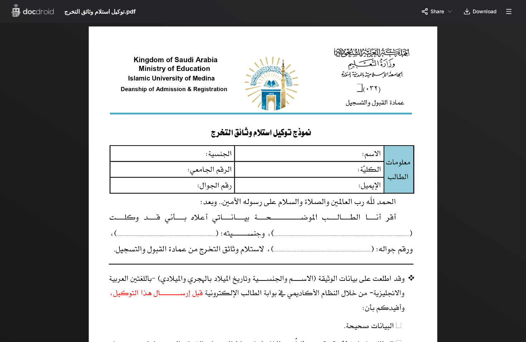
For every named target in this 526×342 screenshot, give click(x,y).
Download (485, 11)
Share (437, 11)
